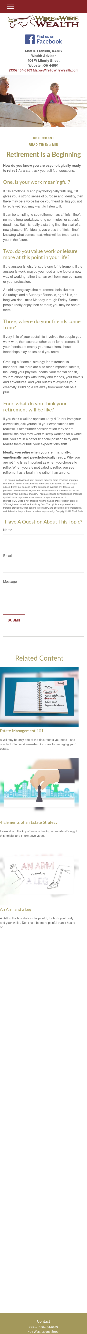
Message (10, 581)
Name (7, 529)
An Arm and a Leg (15, 910)
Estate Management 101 (22, 731)
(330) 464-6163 (20, 70)
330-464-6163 (48, 1327)
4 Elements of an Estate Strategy (29, 823)
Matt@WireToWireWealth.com (55, 70)
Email (7, 555)
